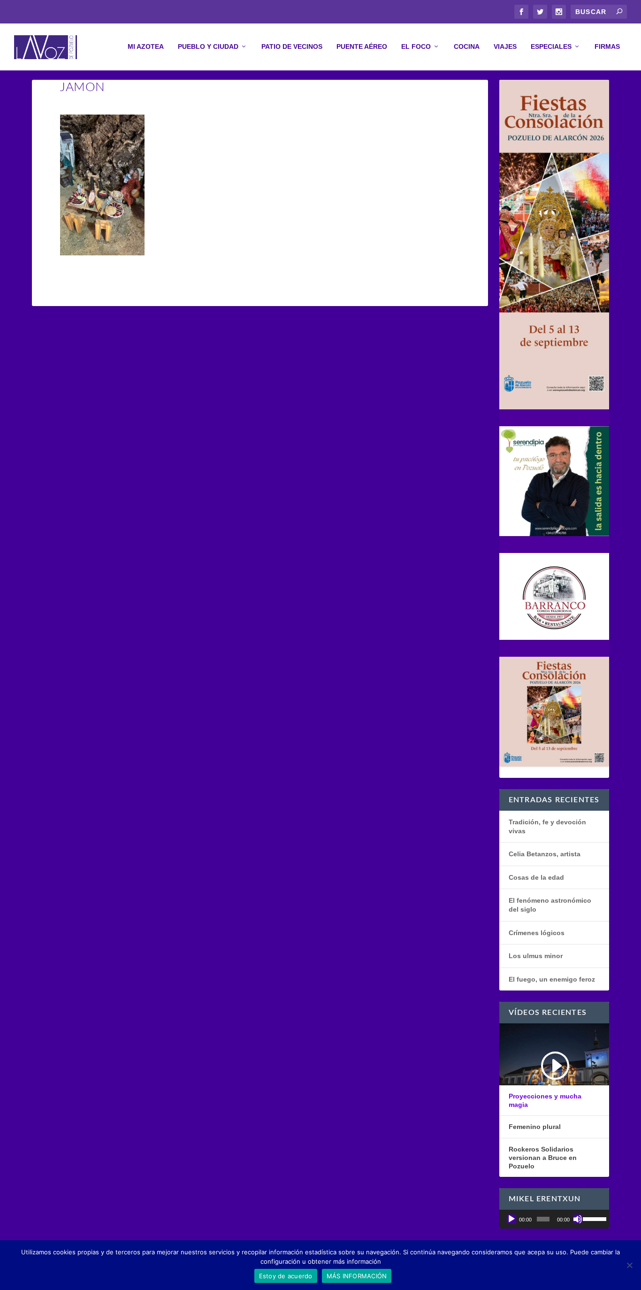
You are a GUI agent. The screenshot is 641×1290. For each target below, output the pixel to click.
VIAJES (505, 46)
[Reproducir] (511, 1219)
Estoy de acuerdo (286, 1276)
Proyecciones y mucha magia (545, 1100)
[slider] (593, 1218)
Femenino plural (535, 1126)
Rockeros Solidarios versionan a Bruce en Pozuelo (543, 1157)
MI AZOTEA (146, 46)
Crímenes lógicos (537, 933)
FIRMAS (607, 46)
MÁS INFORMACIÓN (357, 1276)
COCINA (467, 46)
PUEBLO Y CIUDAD (208, 46)
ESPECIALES (551, 46)
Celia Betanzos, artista (544, 854)
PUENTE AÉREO (361, 46)
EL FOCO (416, 46)
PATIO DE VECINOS (291, 46)
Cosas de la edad (536, 877)
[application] (554, 1219)
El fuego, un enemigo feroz (552, 979)
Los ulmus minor (536, 956)
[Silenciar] (577, 1219)
